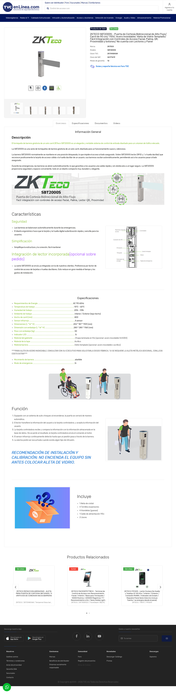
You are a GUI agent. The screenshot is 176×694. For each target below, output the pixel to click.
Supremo (153, 657)
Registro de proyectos (86, 661)
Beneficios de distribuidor (59, 661)
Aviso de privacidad (14, 665)
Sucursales (75, 3)
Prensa (109, 661)
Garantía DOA (11, 669)
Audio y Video (129, 18)
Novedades (111, 651)
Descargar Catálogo (114, 657)
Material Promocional (161, 18)
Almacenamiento (144, 18)
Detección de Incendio (104, 18)
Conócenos (53, 651)
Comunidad (82, 651)
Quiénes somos (12, 657)
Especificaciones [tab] (80, 123)
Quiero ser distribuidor (54, 3)
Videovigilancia (12, 18)
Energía (119, 18)
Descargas (154, 651)
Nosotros (10, 651)
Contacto (10, 677)
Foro (67, 3)
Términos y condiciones (15, 661)
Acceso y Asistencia (85, 18)
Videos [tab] (116, 123)
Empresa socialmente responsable (57, 666)
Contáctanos (94, 3)
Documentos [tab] (101, 123)
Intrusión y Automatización (63, 18)
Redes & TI (24, 18)
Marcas (84, 3)
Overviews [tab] (61, 123)
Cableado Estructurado (40, 18)
